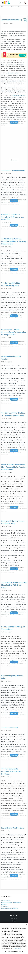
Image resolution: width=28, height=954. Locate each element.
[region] (14, 938)
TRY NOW (22, 55)
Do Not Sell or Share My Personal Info (14, 951)
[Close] (26, 924)
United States (4, 904)
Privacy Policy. (17, 948)
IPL (2, 7)
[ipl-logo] (7, 3)
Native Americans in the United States (9, 908)
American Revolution (5, 900)
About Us (14, 918)
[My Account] (25, 2)
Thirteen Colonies (5, 906)
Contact (14, 921)
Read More (14, 200)
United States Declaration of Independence (11, 902)
